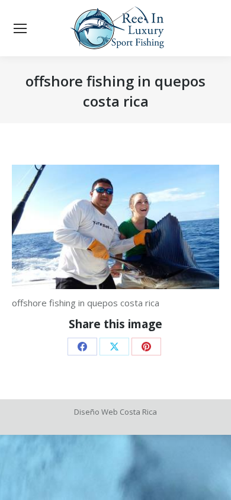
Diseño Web (96, 411)
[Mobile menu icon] (20, 28)
